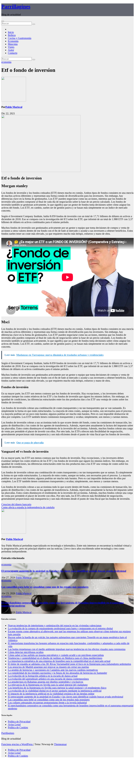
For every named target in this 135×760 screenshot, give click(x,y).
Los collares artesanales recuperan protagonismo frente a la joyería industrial (47, 702)
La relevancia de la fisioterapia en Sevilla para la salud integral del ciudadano (48, 684)
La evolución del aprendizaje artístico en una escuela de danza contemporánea (48, 678)
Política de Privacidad (19, 721)
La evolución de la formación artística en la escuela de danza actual (42, 675)
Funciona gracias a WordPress (17, 744)
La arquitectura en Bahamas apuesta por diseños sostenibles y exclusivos (45, 681)
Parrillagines (15, 6)
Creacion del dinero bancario (16, 504)
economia (6, 62)
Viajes (11, 47)
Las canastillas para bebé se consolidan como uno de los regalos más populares (44, 587)
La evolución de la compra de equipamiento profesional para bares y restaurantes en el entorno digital (60, 628)
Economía (13, 41)
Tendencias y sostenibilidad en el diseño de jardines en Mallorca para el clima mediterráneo (55, 658)
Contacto (12, 53)
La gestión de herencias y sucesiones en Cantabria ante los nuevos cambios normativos (53, 670)
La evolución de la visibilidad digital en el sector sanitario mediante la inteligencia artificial (54, 690)
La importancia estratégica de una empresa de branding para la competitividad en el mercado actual (59, 661)
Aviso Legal (14, 724)
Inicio (11, 32)
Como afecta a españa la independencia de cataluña (27, 507)
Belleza (12, 35)
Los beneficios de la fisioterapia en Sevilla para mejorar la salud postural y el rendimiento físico (57, 687)
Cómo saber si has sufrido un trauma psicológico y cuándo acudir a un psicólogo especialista (56, 655)
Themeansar (60, 744)
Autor (11, 50)
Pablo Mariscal (13, 107)
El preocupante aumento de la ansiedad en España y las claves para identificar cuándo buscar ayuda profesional (63, 571)
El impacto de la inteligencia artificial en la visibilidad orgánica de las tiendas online (51, 693)
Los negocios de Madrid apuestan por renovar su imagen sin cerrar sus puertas (48, 667)
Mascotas (13, 44)
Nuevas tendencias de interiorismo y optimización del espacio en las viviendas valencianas (54, 625)
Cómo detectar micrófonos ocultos (25, 652)
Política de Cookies (18, 727)
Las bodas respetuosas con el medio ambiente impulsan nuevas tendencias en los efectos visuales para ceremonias (66, 649)
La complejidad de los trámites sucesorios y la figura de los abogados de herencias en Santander (57, 673)
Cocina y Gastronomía (19, 38)
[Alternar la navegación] (2, 21)
